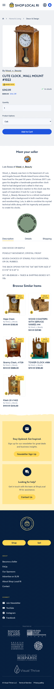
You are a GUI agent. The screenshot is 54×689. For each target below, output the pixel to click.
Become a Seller (9, 561)
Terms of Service (25, 682)
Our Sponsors (8, 571)
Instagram (11, 612)
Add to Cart (27, 131)
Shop (14, 542)
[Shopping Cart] (50, 5)
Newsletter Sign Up (26, 454)
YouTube (10, 607)
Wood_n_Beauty (13, 70)
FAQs (4, 566)
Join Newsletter (13, 602)
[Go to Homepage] (24, 6)
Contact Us (26, 497)
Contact (6, 586)
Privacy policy (39, 682)
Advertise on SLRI (10, 576)
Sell (39, 542)
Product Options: (8, 115)
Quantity (5, 102)
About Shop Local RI (11, 581)
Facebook (10, 617)
